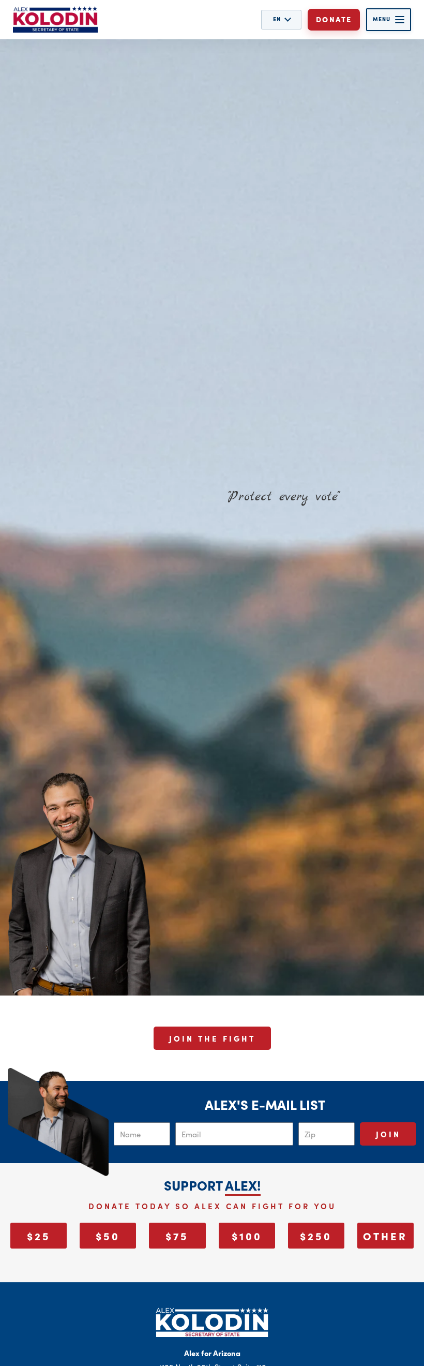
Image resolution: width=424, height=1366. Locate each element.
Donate (334, 19)
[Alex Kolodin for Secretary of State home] (55, 19)
